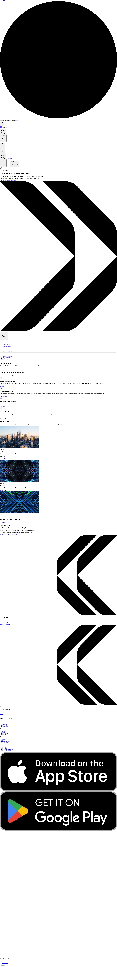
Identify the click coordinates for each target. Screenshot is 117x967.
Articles (3, 731)
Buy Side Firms (5, 723)
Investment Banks (5, 724)
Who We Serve (3, 135)
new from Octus (7, 351)
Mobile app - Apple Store (7, 748)
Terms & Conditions (6, 960)
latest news (6, 342)
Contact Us (11, 158)
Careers (3, 740)
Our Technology (5, 741)
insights (5, 348)
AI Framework (5, 742)
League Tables (5, 732)
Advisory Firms (5, 726)
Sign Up (1, 714)
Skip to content (3, 0)
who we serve (7, 346)
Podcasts (4, 734)
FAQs (3, 964)
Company (2, 148)
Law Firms (4, 725)
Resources (2, 143)
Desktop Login (5, 747)
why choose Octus (8, 344)
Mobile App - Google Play (7, 749)
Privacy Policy (5, 961)
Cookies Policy (5, 963)
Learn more (17, 120)
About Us (4, 739)
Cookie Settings (6, 965)
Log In (7, 158)
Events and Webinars (6, 733)
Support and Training (6, 750)
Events (1, 142)
